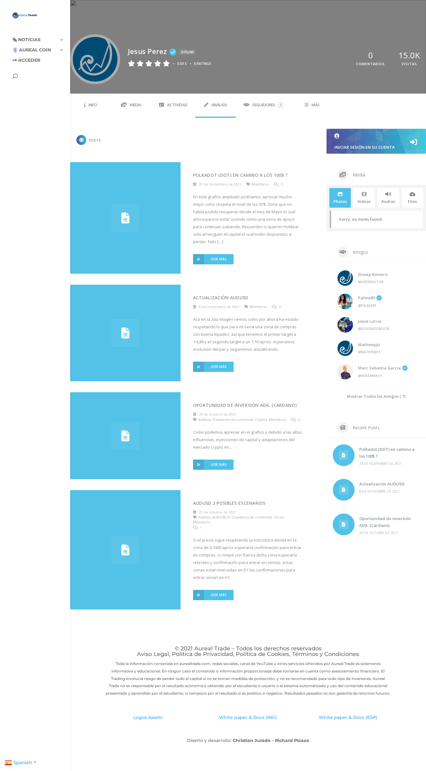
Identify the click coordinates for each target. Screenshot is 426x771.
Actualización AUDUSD (221, 298)
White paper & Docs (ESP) (348, 717)
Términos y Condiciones (325, 654)
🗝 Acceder (26, 60)
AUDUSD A (221, 517)
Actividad (177, 105)
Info (93, 105)
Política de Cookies (262, 654)
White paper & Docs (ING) (248, 717)
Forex (279, 517)
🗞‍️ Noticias (26, 39)
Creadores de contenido (232, 419)
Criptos (261, 419)
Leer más (219, 259)
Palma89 (366, 298)
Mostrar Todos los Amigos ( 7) (376, 396)
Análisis (219, 105)
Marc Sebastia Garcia (379, 368)
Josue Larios (370, 321)
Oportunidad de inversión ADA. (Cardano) (245, 405)
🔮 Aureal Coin (31, 50)
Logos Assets (147, 717)
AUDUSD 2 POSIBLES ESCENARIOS (229, 503)
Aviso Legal (153, 654)
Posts (95, 140)
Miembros (260, 184)
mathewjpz (369, 344)
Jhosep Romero (373, 274)
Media (135, 105)
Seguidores (267, 105)
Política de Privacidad (202, 654)
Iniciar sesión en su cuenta (364, 147)
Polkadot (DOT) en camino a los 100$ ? (240, 175)
